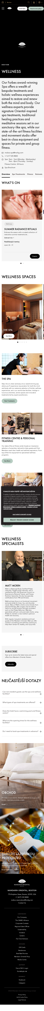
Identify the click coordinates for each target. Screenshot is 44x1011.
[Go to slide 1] (21, 263)
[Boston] (9, 8)
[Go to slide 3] (22, 342)
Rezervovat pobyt (36, 9)
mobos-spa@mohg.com (14, 153)
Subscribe (11, 664)
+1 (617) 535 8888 (22, 897)
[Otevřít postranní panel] (3, 8)
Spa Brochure (10, 167)
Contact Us (22, 903)
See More (9, 336)
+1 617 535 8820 (11, 156)
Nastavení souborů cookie (22, 514)
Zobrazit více (8, 238)
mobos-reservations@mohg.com (22, 900)
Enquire (34, 256)
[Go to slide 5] (26, 342)
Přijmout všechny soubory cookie (22, 520)
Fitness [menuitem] (30, 174)
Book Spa (22, 8)
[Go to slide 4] (24, 342)
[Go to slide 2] (23, 263)
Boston (9, 2)
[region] (22, 505)
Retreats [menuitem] (38, 174)
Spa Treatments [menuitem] (18, 174)
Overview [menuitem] (6, 174)
